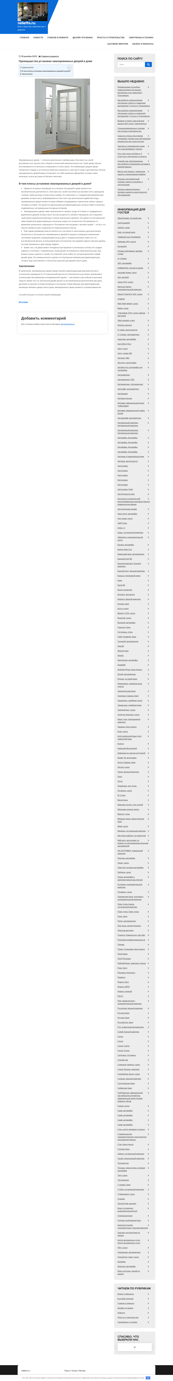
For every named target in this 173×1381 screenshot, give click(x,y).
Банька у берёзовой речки (129, 575)
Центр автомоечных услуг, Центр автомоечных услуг (129, 1241)
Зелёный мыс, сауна (126, 710)
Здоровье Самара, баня (128, 696)
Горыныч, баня (124, 627)
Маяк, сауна (123, 826)
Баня (120, 580)
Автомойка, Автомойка (127, 437)
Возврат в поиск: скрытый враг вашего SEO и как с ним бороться (132, 122)
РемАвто (121, 977)
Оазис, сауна (123, 863)
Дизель (121, 655)
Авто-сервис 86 (125, 353)
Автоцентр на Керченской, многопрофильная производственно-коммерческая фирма (134, 501)
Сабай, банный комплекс (128, 1032)
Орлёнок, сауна (124, 872)
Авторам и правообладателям (131, 456)
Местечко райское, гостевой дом (132, 835)
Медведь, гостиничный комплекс (132, 831)
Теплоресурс (123, 1163)
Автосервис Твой (125, 489)
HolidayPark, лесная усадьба (130, 268)
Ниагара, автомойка (126, 858)
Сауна (120, 1036)
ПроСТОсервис (124, 958)
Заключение (27, 74)
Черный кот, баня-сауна (128, 1257)
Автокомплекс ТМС (126, 379)
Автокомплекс (124, 375)
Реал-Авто (122, 968)
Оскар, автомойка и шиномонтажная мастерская (130, 878)
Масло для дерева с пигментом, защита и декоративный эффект (132, 173)
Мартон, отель (124, 814)
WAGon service (125, 325)
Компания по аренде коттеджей (131, 753)
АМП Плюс (122, 523)
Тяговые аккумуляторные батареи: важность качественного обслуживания (132, 192)
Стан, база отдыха (125, 1144)
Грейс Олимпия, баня (127, 636)
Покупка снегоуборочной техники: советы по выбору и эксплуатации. (130, 182)
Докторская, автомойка (128, 660)
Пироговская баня (126, 930)
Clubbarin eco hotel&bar (129, 237)
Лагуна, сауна (124, 767)
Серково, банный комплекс (129, 1078)
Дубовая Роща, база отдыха (130, 669)
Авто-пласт (123, 348)
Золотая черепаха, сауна (128, 714)
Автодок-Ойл (123, 358)
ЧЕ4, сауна (122, 1247)
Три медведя (123, 1180)
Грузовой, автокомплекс (128, 641)
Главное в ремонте (57, 37)
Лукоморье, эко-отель (127, 786)
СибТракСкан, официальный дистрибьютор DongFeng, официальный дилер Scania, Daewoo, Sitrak (130, 1097)
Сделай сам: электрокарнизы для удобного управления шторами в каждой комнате (134, 164)
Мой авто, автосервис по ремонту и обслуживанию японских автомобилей (133, 843)
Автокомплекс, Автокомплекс (130, 384)
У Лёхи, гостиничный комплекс (131, 1189)
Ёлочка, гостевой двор (127, 679)
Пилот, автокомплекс (127, 921)
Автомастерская (125, 398)
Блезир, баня (123, 604)
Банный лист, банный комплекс (131, 571)
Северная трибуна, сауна (129, 1064)
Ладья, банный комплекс (128, 772)
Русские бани (123, 1017)
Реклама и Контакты (126, 972)
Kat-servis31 (123, 277)
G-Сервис (122, 258)
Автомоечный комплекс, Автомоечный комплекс (128, 424)
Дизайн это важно (83, 37)
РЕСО (120, 996)
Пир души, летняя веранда (129, 925)
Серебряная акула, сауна (129, 1074)
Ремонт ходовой (125, 991)
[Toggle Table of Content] (68, 68)
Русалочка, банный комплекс (130, 1008)
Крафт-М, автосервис (127, 757)
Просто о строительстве (111, 37)
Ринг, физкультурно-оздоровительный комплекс (130, 1002)
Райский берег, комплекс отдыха (132, 963)
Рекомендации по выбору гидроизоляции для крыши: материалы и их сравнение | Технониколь (130, 91)
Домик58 (121, 665)
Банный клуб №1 (125, 559)
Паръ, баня (122, 916)
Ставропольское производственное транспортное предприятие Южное (132, 1137)
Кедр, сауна (123, 731)
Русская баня (123, 1013)
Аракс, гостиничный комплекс (130, 532)
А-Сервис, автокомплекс (128, 334)
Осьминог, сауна (125, 892)
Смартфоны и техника (141, 37)
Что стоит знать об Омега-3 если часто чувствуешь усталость (132, 155)
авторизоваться (67, 324)
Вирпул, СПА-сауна (126, 613)
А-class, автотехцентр (127, 330)
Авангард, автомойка (127, 339)
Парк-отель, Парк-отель (128, 911)
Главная (24, 37)
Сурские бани (124, 1149)
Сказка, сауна (123, 1106)
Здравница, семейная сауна (130, 700)
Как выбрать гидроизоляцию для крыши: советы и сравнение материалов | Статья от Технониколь (134, 103)
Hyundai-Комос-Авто (127, 272)
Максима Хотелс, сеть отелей (130, 804)
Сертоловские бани (126, 1083)
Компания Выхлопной (127, 748)
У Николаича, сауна (126, 1194)
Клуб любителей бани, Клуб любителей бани (129, 737)
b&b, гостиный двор (126, 232)
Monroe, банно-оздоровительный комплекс (130, 288)
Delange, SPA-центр (127, 241)
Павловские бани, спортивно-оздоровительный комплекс (131, 898)
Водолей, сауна (124, 618)
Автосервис (123, 466)
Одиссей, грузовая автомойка (130, 867)
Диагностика (123, 651)
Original (121, 299)
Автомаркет (123, 393)
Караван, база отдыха (127, 727)
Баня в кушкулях (125, 590)
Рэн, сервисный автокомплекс (131, 1027)
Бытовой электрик (118, 44)
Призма (121, 944)
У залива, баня (124, 1184)
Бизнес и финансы (142, 44)
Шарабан (122, 1261)
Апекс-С (121, 528)
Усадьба (121, 1199)
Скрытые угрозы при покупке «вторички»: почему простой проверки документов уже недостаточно (134, 139)
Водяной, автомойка (126, 622)
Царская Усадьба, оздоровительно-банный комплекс (133, 1226)
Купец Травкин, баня (126, 762)
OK (148, 1378)
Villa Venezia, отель (126, 320)
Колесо (121, 743)
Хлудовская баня (125, 1215)
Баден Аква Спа (125, 549)
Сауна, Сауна (123, 1046)
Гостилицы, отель (125, 632)
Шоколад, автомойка (127, 1266)
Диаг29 (121, 646)
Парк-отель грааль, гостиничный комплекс (127, 905)
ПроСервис (123, 954)
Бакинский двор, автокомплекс (131, 554)
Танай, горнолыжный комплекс (131, 1158)
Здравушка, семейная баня (129, 705)
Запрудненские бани (127, 691)
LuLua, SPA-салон (125, 282)
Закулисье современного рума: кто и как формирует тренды (131, 147)
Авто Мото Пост (124, 344)
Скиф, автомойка (125, 1110)
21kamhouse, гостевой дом (129, 218)
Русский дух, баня (125, 1022)
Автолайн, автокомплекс (128, 389)
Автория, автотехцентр (128, 461)
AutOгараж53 (124, 223)
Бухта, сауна (123, 608)
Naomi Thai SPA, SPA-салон (130, 294)
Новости (38, 37)
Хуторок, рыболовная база (129, 1220)
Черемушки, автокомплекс (129, 1252)
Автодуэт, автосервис (127, 362)
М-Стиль (121, 795)
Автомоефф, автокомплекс (129, 418)
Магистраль (123, 800)
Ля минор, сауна (125, 790)
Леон (120, 776)
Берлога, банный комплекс (129, 599)
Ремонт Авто (123, 982)
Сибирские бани (125, 1088)
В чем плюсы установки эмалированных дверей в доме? (46, 71)
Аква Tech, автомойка (127, 513)
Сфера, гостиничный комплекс (131, 1153)
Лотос (120, 781)
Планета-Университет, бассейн (131, 935)
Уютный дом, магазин (127, 1203)
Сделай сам (123, 1060)
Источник (23, 302)
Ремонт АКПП (124, 986)
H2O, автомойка (125, 263)
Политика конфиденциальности (131, 940)
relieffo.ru (26, 23)
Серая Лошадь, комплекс (129, 1069)
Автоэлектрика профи (127, 509)
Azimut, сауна (124, 227)
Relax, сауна (123, 308)
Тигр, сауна (122, 1175)
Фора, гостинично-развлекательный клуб (127, 1209)
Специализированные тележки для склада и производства (131, 130)
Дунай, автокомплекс (127, 674)
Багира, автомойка (126, 544)
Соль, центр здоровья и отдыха (131, 1129)
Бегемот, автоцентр (126, 594)
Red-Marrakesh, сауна (128, 303)
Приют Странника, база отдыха (131, 949)
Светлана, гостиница (127, 1055)
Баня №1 (121, 585)
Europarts (122, 246)
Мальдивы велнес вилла (128, 809)
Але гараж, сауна (125, 518)
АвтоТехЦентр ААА (126, 494)
